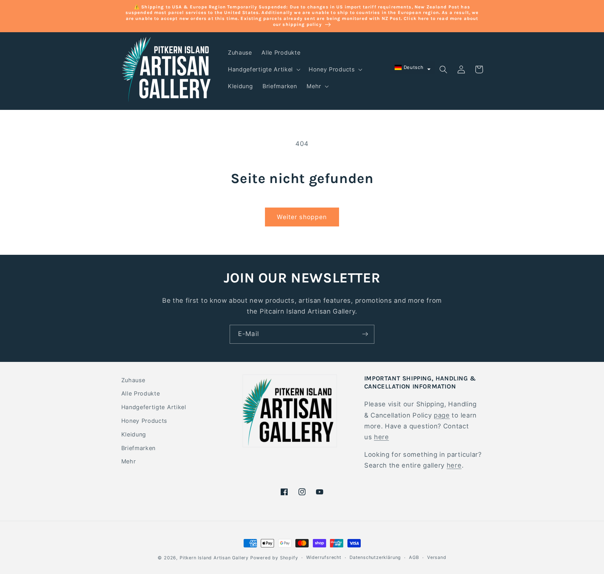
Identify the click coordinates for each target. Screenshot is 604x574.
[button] (263, 69)
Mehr (128, 461)
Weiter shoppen (302, 216)
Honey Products (144, 420)
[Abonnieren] (365, 334)
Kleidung (133, 434)
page (442, 415)
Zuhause (133, 380)
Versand (436, 557)
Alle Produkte (140, 393)
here (381, 437)
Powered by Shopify (274, 557)
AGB (414, 557)
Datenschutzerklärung (375, 557)
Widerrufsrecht (323, 557)
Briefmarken (138, 447)
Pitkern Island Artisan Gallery (214, 557)
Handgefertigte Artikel (153, 407)
